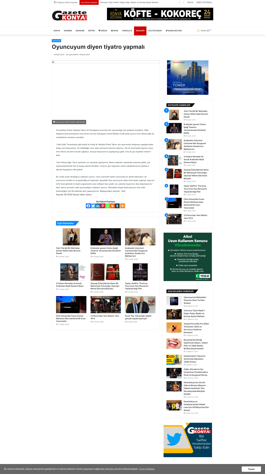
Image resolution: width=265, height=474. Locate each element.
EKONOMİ (80, 30)
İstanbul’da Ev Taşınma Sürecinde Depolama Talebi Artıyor (194, 359)
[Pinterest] (102, 205)
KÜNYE (190, 2)
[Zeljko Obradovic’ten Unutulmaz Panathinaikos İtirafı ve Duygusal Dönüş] (174, 373)
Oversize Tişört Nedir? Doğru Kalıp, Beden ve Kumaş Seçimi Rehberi (194, 313)
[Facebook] (88, 205)
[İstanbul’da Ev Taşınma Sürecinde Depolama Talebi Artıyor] (174, 360)
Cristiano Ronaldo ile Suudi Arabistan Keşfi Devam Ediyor (194, 159)
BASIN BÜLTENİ (175, 30)
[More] (123, 205)
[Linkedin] (98, 205)
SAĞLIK (103, 30)
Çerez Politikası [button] (147, 469)
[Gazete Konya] (69, 15)
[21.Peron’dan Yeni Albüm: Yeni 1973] (106, 304)
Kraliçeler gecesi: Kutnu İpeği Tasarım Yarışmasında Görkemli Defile (106, 250)
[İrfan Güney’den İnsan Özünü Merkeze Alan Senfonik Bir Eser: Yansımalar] (71, 304)
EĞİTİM (91, 30)
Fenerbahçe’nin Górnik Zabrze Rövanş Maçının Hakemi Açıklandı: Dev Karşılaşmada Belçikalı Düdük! (195, 388)
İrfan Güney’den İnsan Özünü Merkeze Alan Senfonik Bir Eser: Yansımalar (71, 318)
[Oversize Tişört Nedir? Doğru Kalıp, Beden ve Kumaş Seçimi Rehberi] (174, 314)
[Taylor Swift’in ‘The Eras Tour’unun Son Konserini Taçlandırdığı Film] (140, 271)
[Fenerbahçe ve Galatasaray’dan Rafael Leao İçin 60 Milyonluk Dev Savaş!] (174, 405)
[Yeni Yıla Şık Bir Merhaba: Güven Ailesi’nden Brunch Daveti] (71, 236)
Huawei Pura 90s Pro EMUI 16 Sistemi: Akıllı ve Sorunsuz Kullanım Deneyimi (132, 2)
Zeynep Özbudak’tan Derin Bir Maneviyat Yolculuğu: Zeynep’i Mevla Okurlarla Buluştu (105, 286)
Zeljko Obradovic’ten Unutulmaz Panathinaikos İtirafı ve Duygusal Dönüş (196, 372)
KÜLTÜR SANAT (155, 30)
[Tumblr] (117, 205)
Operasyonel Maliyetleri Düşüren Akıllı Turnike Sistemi (195, 300)
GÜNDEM (68, 30)
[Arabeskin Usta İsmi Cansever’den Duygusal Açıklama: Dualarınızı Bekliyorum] (140, 236)
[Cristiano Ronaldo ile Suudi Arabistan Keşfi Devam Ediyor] (71, 271)
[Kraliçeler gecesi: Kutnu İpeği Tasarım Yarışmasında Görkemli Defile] (106, 236)
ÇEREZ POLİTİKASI (204, 2)
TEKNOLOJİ (127, 30)
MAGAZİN (140, 30)
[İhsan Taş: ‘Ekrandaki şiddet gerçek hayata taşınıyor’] (140, 304)
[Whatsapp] (107, 205)
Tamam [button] (251, 469)
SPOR (115, 30)
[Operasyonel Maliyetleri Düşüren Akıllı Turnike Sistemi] (174, 301)
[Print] (112, 205)
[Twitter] (93, 205)
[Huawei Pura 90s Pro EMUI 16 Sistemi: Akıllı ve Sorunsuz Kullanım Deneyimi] (174, 327)
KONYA (57, 30)
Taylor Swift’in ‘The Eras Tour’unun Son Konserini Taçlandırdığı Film (136, 286)
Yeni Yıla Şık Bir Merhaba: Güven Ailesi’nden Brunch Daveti (68, 250)
